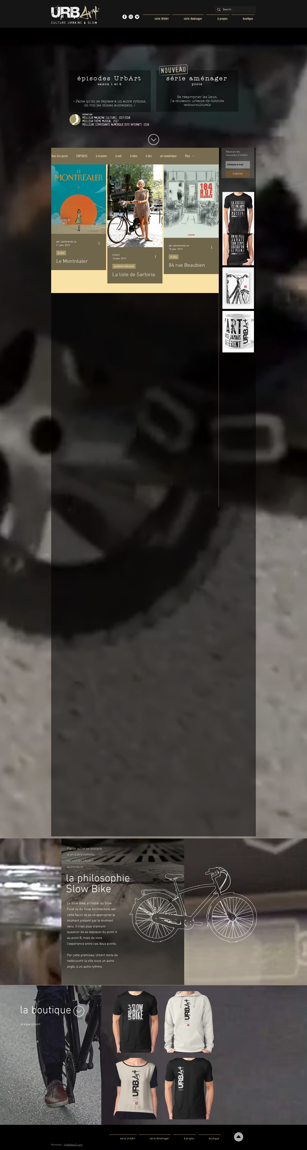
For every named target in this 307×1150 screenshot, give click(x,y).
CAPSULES (82, 156)
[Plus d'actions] (100, 243)
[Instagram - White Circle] (131, 17)
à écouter (101, 156)
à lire (149, 156)
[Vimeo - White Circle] (137, 17)
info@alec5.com (73, 1145)
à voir (118, 156)
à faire (133, 156)
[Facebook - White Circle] (124, 17)
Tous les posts (59, 156)
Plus (187, 156)
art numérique (168, 156)
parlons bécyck (124, 266)
